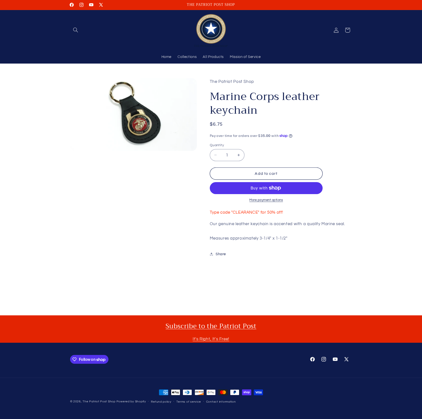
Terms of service (188, 401)
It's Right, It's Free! (211, 339)
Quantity (217, 145)
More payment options (266, 200)
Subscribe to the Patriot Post (211, 326)
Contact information (221, 401)
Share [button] (221, 254)
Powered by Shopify (131, 401)
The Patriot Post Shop (99, 401)
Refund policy (161, 401)
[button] (75, 30)
